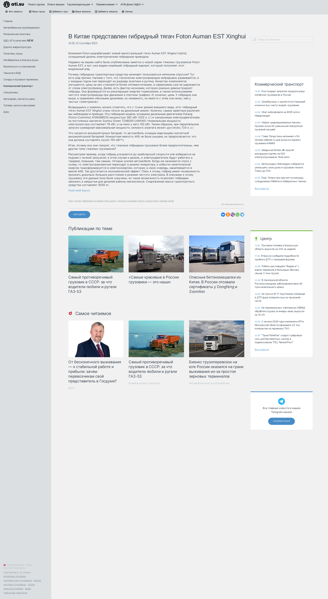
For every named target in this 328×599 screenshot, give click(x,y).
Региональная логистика (16, 34)
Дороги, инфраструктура (17, 47)
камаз (28, 588)
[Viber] (233, 215)
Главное (7, 21)
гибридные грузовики (93, 201)
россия (37, 580)
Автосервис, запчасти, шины (19, 98)
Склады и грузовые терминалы (20, 79)
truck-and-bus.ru (79, 190)
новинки (163, 201)
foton (70, 201)
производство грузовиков (17, 580)
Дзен (6, 111)
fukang (141, 201)
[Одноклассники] (228, 215)
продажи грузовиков (14, 584)
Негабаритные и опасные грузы (20, 60)
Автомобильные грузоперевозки (21, 27)
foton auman (110, 201)
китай (171, 201)
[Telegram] (242, 215)
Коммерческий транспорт (18, 85)
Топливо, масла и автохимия (19, 105)
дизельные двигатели (15, 592)
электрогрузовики (13, 588)
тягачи (31, 584)
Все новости (262, 188)
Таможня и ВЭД (12, 72)
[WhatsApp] (237, 215)
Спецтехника (10, 92)
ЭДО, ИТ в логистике (14, 40)
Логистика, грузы (13, 53)
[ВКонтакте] (223, 215)
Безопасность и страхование (19, 66)
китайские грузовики (14, 576)
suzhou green (151, 201)
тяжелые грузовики (127, 201)
